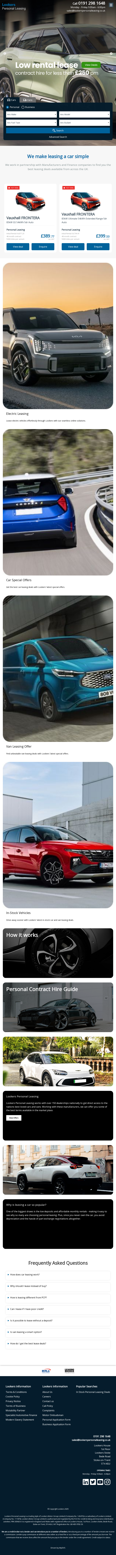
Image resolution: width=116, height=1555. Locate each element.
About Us (47, 1392)
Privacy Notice (13, 1401)
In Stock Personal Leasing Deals (93, 1392)
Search (60, 130)
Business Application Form (56, 1424)
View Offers (13, 1118)
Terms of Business (16, 1405)
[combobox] (31, 114)
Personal (14, 107)
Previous (4, 53)
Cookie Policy (13, 1396)
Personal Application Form (56, 1419)
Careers (46, 1396)
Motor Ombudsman (52, 1415)
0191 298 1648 (88, 4)
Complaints (48, 1410)
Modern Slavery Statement (20, 1419)
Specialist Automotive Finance (21, 1415)
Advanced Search (58, 137)
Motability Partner (15, 1410)
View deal (18, 246)
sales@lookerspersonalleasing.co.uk (91, 1440)
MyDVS (62, 1547)
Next (111, 53)
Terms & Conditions (16, 1392)
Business (30, 107)
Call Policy (47, 1405)
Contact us (48, 1401)
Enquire (43, 246)
